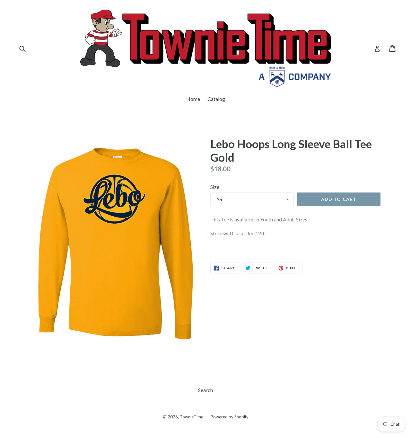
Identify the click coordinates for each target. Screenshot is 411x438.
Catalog (216, 99)
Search (205, 390)
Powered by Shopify (230, 416)
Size (214, 187)
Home (193, 99)
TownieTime (191, 416)
